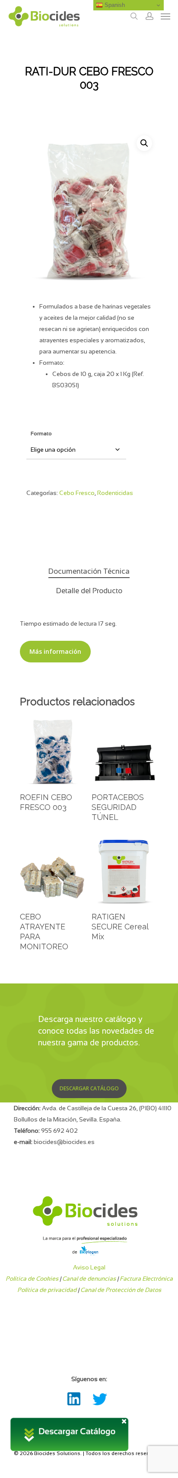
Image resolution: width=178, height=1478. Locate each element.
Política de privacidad (46, 1289)
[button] (144, 143)
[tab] (89, 572)
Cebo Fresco (77, 492)
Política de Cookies (32, 1278)
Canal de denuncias (89, 1278)
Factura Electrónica (146, 1278)
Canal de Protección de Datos (120, 1289)
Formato (41, 434)
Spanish (114, 5)
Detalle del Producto (89, 591)
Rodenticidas (115, 492)
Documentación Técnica (89, 571)
